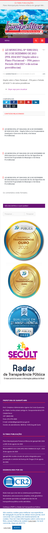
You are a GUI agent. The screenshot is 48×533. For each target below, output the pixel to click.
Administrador (11, 74)
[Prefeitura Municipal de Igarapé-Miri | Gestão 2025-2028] (24, 24)
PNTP (13, 507)
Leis (44, 74)
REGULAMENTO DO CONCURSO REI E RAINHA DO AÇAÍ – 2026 (24, 5)
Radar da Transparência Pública (28, 507)
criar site (17, 493)
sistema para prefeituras (31, 493)
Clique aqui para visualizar (17, 89)
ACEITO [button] (17, 527)
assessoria (19, 496)
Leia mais (32, 521)
